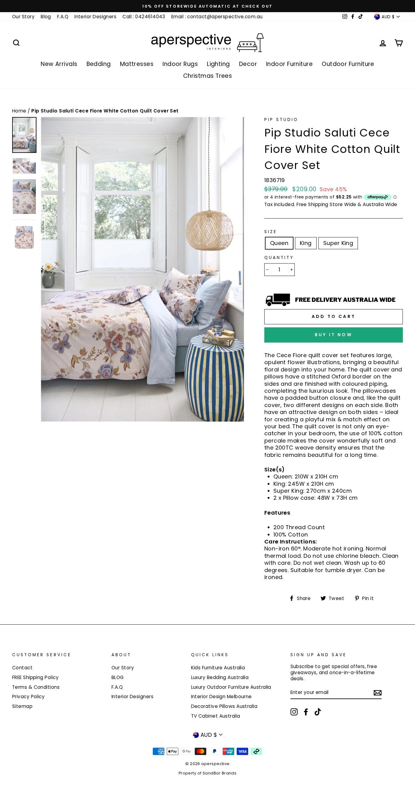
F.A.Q (62, 16)
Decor (248, 64)
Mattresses (137, 64)
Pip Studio (281, 119)
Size (270, 232)
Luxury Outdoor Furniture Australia (231, 687)
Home (20, 111)
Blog (46, 16)
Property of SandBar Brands (208, 773)
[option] (207, 6)
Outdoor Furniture (348, 64)
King (306, 243)
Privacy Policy (28, 696)
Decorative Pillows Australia (224, 706)
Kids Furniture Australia (218, 667)
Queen (279, 243)
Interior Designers (95, 16)
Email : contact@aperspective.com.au (217, 16)
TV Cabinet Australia (215, 716)
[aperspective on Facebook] (306, 712)
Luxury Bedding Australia (220, 677)
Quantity (279, 257)
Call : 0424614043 (143, 16)
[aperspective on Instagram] (294, 712)
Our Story (23, 16)
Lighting (218, 64)
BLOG (117, 677)
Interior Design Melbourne (221, 696)
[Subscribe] (378, 692)
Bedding (99, 64)
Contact (22, 667)
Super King (338, 243)
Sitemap (22, 706)
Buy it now (333, 335)
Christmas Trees (207, 76)
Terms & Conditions (36, 687)
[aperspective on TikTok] (317, 712)
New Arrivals (59, 64)
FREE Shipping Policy (35, 677)
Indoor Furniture (289, 64)
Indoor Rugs (180, 64)
